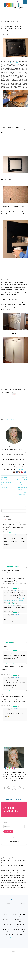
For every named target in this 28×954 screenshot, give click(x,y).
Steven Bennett (16, 614)
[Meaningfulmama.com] (14, 9)
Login (25, 506)
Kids (7, 19)
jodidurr (10, 588)
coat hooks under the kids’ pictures (12, 62)
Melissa (14, 590)
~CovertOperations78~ (12, 566)
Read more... (20, 469)
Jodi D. (9, 532)
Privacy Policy (14, 937)
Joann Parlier (16, 708)
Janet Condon (16, 651)
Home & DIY (12, 419)
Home (3, 19)
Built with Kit (14, 841)
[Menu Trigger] (25, 2)
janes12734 (15, 534)
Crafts (12, 19)
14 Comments (4, 33)
